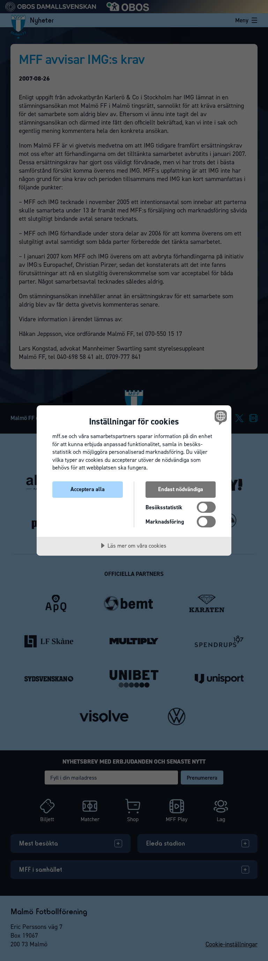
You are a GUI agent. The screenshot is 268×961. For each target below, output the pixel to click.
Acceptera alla (87, 489)
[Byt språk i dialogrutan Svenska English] (220, 417)
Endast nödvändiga (180, 489)
